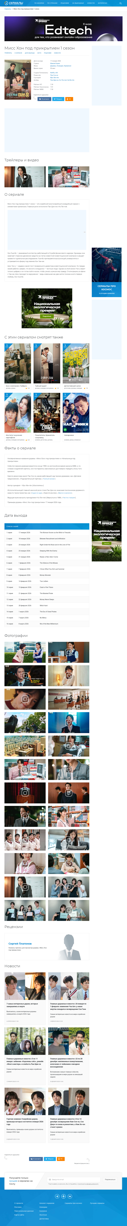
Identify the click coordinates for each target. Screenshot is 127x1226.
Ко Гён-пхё (63, 80)
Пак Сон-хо (54, 75)
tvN (56, 73)
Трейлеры (8, 53)
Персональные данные (24, 1211)
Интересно (102, 3)
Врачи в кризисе (65, 493)
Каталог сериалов (46, 1203)
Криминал (67, 66)
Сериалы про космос (73, 1203)
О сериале (18, 53)
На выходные (78, 3)
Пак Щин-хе (54, 80)
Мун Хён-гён (54, 77)
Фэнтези (43, 1215)
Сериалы (7, 9)
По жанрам (39, 3)
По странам (52, 3)
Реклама (17, 1207)
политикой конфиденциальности (88, 1184)
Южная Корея (55, 63)
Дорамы (53, 66)
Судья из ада (37, 493)
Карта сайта (19, 1215)
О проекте (18, 1203)
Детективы (44, 1219)
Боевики (43, 1211)
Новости (91, 3)
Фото (39, 53)
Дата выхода (30, 53)
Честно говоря (68, 498)
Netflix (52, 73)
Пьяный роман (49, 479)
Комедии (60, 66)
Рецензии (65, 3)
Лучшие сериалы (97, 1203)
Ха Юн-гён (70, 80)
